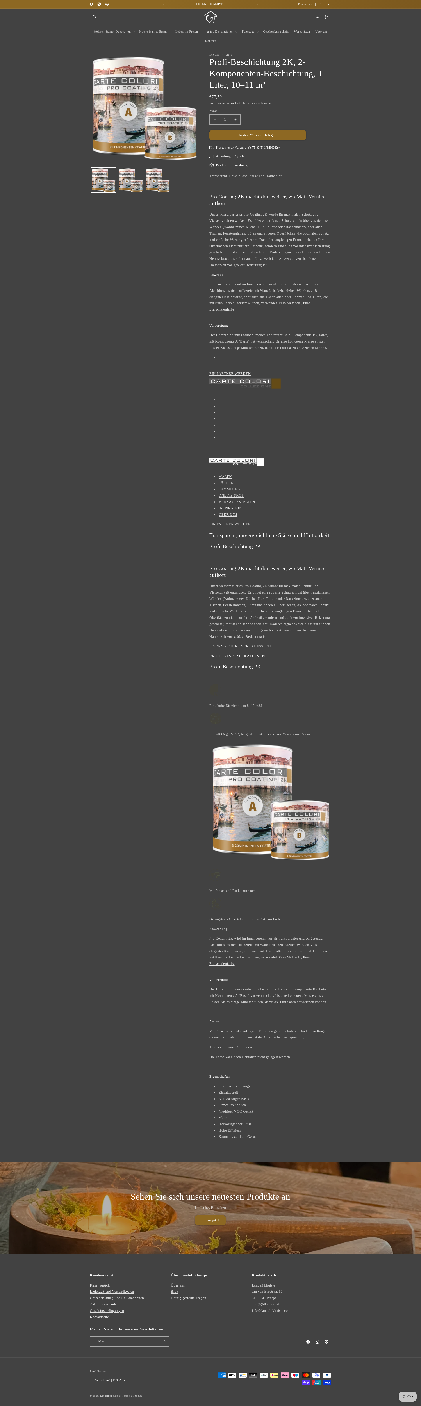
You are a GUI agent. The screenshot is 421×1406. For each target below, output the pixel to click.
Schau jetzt (210, 1220)
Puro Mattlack (289, 303)
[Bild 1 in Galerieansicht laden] (103, 180)
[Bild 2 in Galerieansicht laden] (130, 180)
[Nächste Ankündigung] (257, 4)
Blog (174, 1291)
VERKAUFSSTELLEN (237, 502)
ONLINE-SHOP (231, 495)
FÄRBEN (226, 483)
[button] (95, 17)
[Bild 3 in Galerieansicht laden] (157, 180)
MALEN (225, 476)
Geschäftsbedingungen (107, 1310)
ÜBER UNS (228, 514)
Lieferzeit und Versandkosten (112, 1291)
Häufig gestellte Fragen (188, 1298)
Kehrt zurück (100, 1285)
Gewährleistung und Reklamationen (117, 1298)
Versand (231, 103)
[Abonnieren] (164, 1341)
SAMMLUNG (230, 489)
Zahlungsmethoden (104, 1304)
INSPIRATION (230, 508)
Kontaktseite (99, 1317)
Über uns (178, 1285)
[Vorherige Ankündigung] (164, 4)
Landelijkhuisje (109, 1396)
